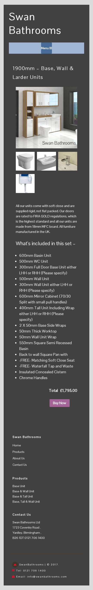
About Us (19, 458)
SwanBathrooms (31, 564)
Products (18, 452)
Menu (45, 48)
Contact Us (20, 465)
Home (17, 445)
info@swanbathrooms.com (47, 576)
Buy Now (59, 403)
